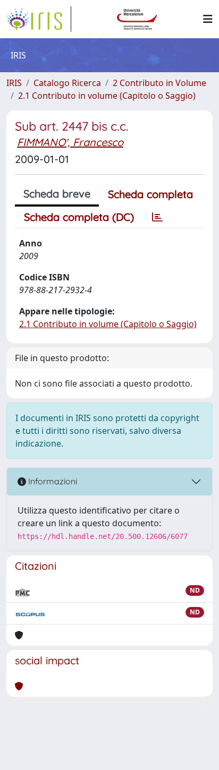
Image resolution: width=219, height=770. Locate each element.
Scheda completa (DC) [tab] (79, 217)
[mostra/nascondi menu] (208, 19)
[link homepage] (38, 19)
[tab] (157, 217)
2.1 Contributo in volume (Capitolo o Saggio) (107, 95)
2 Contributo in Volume (159, 83)
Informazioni (51, 481)
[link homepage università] (137, 19)
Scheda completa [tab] (150, 194)
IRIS (14, 83)
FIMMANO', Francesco (70, 142)
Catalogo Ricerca (67, 83)
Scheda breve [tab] (56, 193)
